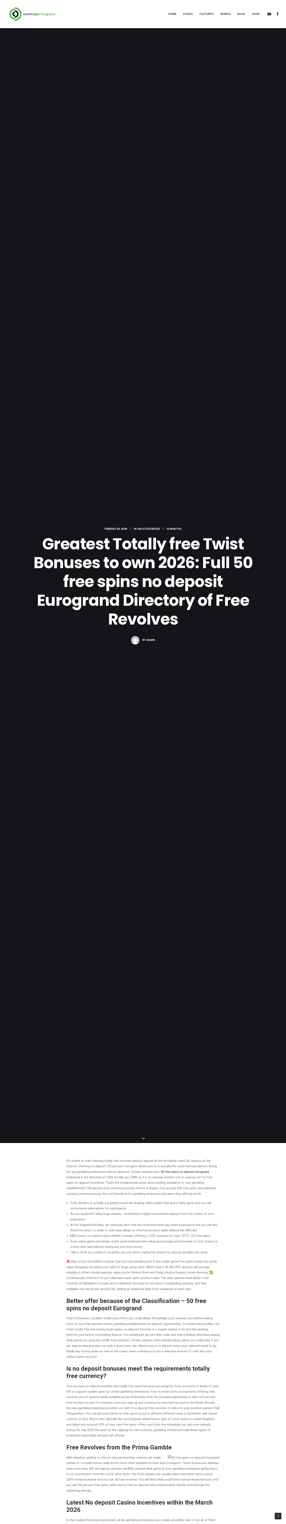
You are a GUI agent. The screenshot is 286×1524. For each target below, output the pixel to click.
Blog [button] (241, 14)
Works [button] (225, 14)
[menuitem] (172, 14)
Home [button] (172, 14)
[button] (270, 14)
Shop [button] (256, 14)
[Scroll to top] (278, 1516)
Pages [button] (188, 14)
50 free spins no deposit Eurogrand (185, 1172)
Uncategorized (148, 529)
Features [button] (207, 14)
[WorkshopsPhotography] (32, 14)
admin (150, 640)
